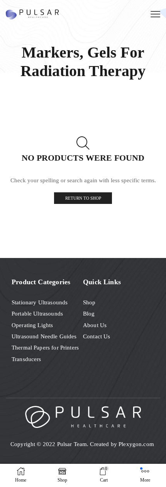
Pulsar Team (72, 444)
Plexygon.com (137, 444)
